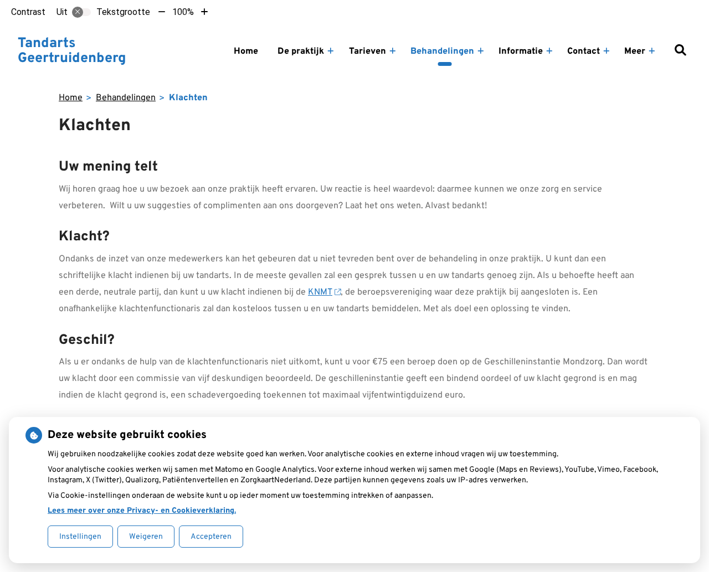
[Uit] (81, 12)
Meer (634, 51)
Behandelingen (442, 51)
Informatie (521, 51)
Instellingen (80, 537)
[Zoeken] (680, 51)
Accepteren (211, 537)
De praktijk (301, 51)
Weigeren (146, 537)
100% (183, 12)
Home (246, 51)
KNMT (320, 292)
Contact (583, 51)
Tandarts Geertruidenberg (72, 51)
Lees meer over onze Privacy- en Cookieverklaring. (142, 511)
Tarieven (367, 51)
